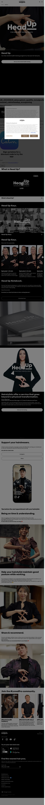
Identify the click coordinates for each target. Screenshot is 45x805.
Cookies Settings (9, 135)
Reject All (25, 135)
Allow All (34, 135)
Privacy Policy (33, 132)
